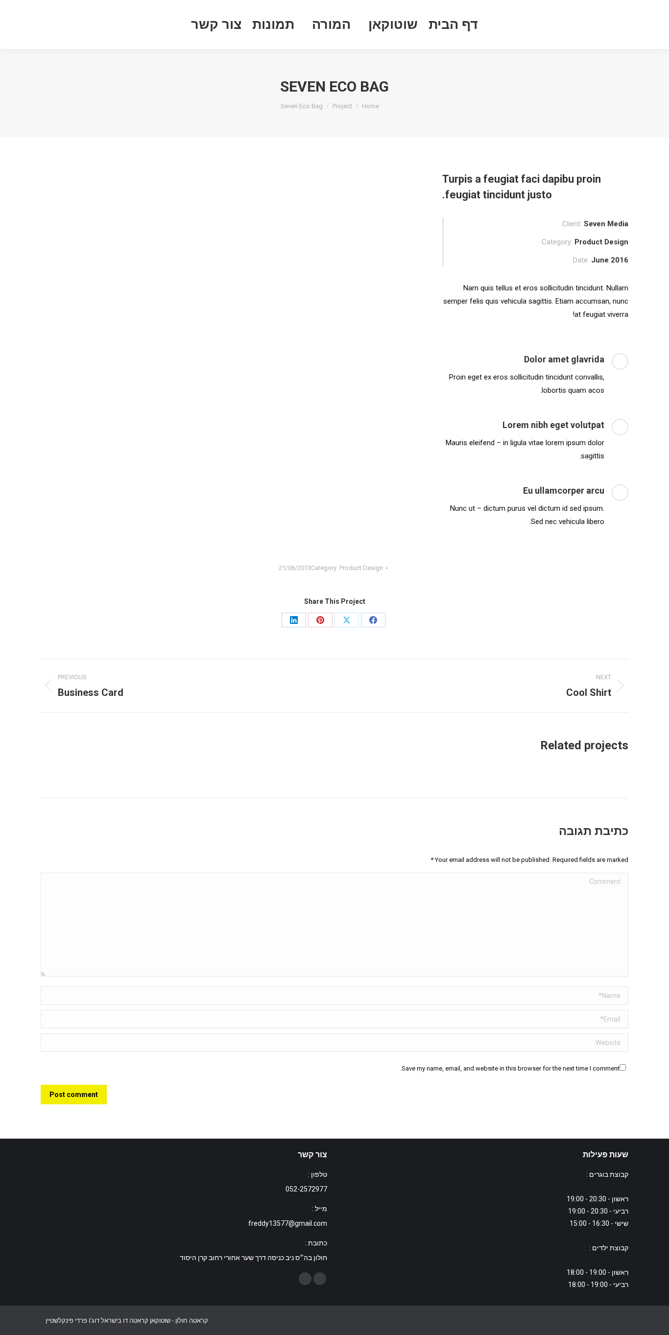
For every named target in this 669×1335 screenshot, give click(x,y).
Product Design (361, 568)
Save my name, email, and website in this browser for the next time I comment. (510, 1068)
